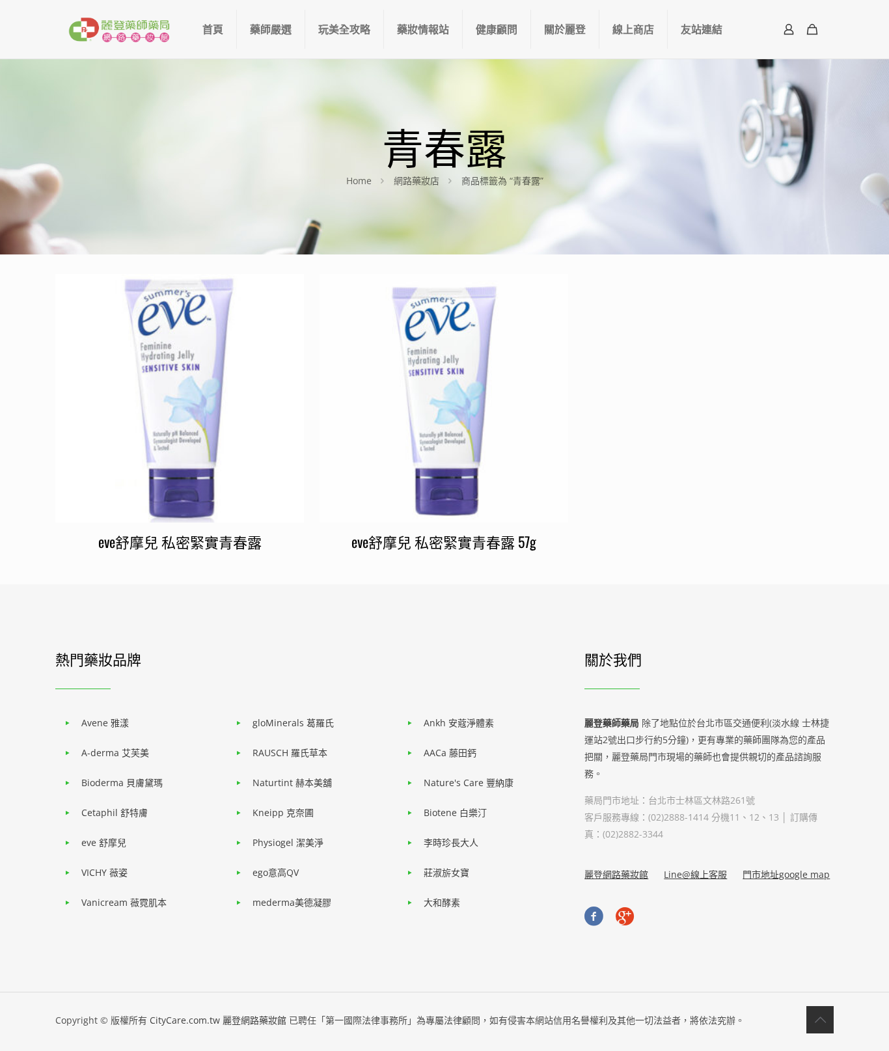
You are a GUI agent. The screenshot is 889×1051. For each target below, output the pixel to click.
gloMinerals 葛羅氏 (293, 723)
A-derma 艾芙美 (115, 752)
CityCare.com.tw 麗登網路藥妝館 (218, 1020)
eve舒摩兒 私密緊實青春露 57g (443, 541)
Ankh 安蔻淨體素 (459, 723)
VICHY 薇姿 (104, 872)
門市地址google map (786, 874)
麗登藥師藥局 (611, 723)
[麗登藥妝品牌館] (119, 29)
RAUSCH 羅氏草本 (290, 752)
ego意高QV (276, 872)
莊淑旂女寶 (446, 872)
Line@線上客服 (695, 874)
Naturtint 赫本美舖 (292, 782)
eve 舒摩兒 (103, 842)
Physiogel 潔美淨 (288, 842)
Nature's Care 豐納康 (468, 782)
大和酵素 (442, 902)
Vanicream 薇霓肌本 (124, 902)
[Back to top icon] (820, 1019)
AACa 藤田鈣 (450, 752)
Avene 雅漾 (105, 723)
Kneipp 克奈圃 (283, 812)
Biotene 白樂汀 (455, 812)
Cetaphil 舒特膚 (114, 812)
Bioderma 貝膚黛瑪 (122, 782)
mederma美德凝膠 (292, 902)
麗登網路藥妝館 (616, 874)
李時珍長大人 (451, 842)
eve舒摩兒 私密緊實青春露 (180, 541)
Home (359, 180)
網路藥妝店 (416, 180)
